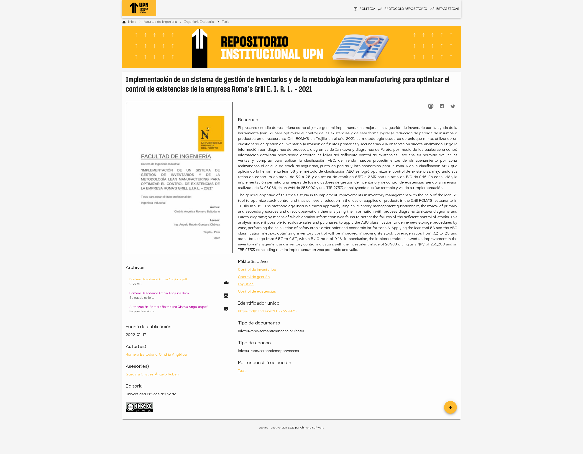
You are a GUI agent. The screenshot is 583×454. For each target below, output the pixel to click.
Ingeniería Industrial (199, 21)
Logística (245, 284)
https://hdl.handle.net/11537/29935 (267, 311)
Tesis (225, 21)
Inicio (132, 21)
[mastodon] (430, 106)
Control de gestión (254, 277)
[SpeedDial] (450, 407)
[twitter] (452, 106)
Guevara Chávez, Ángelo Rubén (152, 374)
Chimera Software (312, 427)
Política (367, 8)
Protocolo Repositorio (405, 8)
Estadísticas (447, 8)
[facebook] (441, 106)
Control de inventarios (257, 269)
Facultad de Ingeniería (160, 21)
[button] (179, 295)
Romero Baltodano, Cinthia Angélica (156, 354)
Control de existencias (257, 291)
